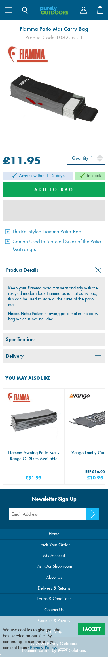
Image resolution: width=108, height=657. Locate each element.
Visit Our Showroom (54, 566)
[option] (54, 92)
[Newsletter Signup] (92, 514)
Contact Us (54, 609)
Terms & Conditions (54, 598)
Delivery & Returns (54, 588)
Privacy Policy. (43, 647)
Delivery (15, 356)
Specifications (20, 339)
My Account (54, 555)
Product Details (22, 270)
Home (54, 534)
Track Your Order (54, 544)
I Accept (92, 629)
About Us (54, 577)
